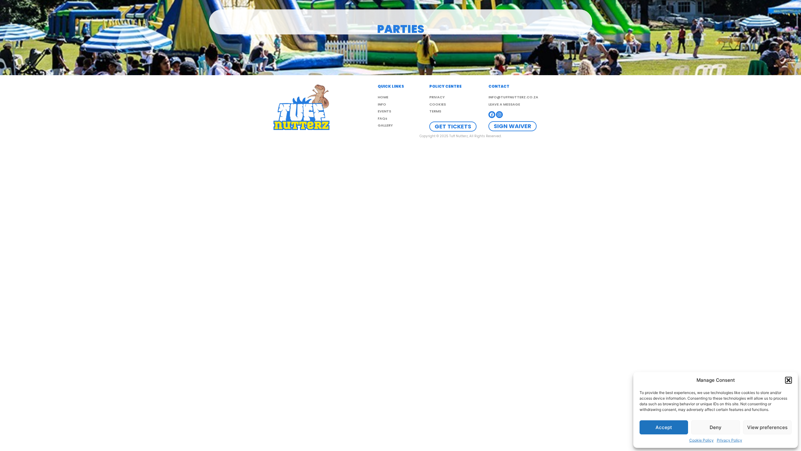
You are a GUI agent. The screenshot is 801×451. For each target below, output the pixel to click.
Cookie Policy (701, 440)
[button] (788, 380)
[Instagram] (499, 114)
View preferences (767, 427)
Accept (664, 427)
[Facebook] (491, 114)
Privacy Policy (729, 440)
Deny (716, 427)
